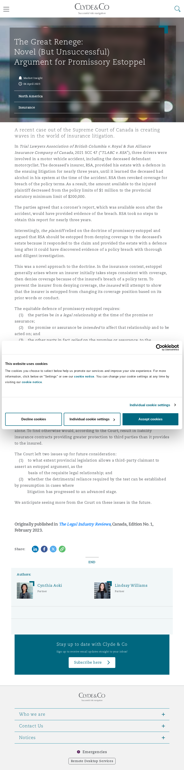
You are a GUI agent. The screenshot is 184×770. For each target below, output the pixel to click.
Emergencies (95, 752)
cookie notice (84, 376)
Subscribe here (88, 662)
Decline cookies (33, 419)
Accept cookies (150, 419)
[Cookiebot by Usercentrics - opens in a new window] (159, 347)
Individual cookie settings (150, 405)
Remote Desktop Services (92, 761)
